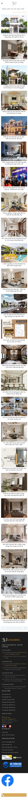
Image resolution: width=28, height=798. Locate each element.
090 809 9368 (7, 717)
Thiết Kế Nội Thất (6, 694)
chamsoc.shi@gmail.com (9, 719)
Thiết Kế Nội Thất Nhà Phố (8, 702)
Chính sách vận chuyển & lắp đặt (10, 752)
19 (26, 628)
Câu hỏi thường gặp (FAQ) (8, 742)
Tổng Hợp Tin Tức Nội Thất (22, 12)
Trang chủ (14, 12)
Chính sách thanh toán (7, 749)
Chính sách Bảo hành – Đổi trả (9, 747)
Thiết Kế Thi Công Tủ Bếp (8, 699)
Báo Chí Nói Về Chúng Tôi (8, 735)
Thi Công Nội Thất (6, 697)
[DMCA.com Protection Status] (17, 758)
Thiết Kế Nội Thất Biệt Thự (8, 705)
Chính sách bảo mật (7, 744)
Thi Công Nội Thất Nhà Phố (8, 710)
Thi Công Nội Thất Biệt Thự (8, 707)
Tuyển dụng (5, 732)
